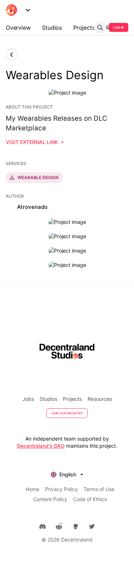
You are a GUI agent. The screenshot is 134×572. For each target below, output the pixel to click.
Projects (72, 399)
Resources (100, 399)
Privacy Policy (61, 489)
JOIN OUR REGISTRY (67, 413)
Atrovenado (32, 206)
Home (32, 489)
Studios (48, 399)
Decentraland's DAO (41, 446)
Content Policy (50, 499)
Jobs (28, 399)
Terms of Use (99, 489)
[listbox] (67, 474)
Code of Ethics (90, 499)
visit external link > (35, 142)
